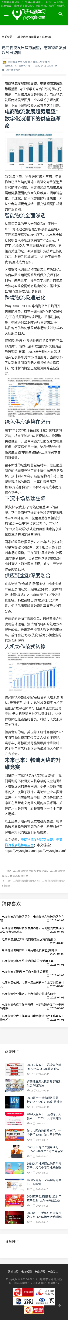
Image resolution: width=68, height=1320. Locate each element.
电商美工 (53, 1271)
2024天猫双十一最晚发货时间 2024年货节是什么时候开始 (44, 1068)
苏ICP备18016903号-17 (45, 1282)
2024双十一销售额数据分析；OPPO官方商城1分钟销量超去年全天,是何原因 (44, 1101)
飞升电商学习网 (36, 18)
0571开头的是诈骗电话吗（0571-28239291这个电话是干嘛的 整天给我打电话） (45, 1151)
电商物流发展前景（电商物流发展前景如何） (30, 950)
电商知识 (47, 36)
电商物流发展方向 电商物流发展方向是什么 (29, 939)
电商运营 (39, 1271)
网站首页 (13, 1271)
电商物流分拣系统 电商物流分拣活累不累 (28, 961)
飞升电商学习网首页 (27, 36)
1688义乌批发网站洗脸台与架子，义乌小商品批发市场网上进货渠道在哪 (44, 1167)
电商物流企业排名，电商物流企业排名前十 (29, 993)
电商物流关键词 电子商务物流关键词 (25, 971)
